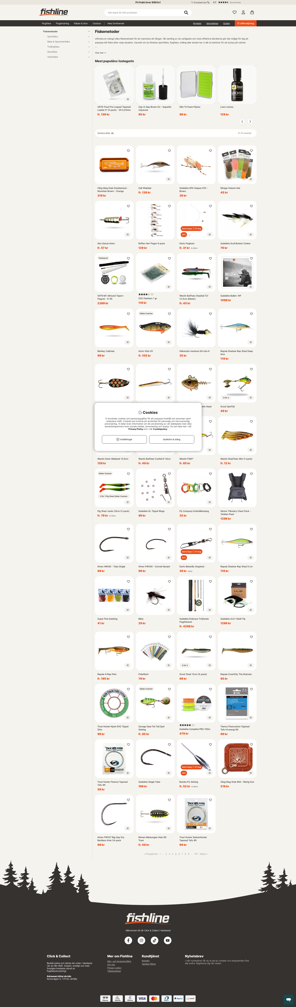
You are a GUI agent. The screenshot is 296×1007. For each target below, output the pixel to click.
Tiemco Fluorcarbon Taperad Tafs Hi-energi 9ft (235, 728)
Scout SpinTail (227, 406)
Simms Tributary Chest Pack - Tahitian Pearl (235, 512)
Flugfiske (46, 23)
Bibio (140, 618)
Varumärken (212, 23)
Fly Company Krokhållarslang (194, 511)
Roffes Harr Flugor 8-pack (151, 243)
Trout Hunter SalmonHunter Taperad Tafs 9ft (193, 839)
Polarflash (143, 674)
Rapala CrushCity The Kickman (236, 674)
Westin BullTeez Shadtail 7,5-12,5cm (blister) (194, 297)
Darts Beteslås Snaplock (191, 566)
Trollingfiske (53, 46)
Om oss (111, 964)
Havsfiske (52, 51)
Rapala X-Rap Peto (106, 674)
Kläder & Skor (81, 23)
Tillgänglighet (114, 971)
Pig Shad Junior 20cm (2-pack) (113, 511)
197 (196, 854)
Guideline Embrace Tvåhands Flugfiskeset (194, 620)
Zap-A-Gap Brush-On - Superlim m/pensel (154, 108)
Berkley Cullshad (105, 351)
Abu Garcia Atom (106, 243)
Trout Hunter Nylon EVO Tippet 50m (113, 728)
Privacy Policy (135, 429)
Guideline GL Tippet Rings (151, 511)
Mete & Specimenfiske (58, 41)
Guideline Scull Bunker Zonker (235, 243)
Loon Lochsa (226, 107)
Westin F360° (186, 458)
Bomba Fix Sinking (188, 782)
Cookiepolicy (160, 429)
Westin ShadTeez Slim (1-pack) (236, 458)
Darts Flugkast (186, 243)
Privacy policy (114, 967)
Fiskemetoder (50, 31)
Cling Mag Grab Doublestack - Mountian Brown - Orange (112, 189)
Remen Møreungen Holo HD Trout (152, 839)
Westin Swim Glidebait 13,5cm (112, 458)
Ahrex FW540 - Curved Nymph (154, 566)
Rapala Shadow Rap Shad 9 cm (236, 566)
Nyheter (197, 23)
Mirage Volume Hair (230, 188)
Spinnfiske (52, 36)
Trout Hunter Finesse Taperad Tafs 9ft (112, 783)
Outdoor (97, 23)
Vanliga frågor (149, 964)
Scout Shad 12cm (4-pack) (193, 674)
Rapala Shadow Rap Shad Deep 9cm (236, 352)
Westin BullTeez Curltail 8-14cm (154, 458)
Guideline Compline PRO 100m (194, 729)
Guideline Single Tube (149, 782)
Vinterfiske (52, 57)
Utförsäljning (247, 23)
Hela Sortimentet (115, 23)
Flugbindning (62, 23)
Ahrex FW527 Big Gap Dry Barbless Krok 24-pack (110, 839)
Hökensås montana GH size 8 (194, 351)
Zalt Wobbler (144, 188)
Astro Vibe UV (145, 351)
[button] (233, 2)
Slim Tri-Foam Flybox (189, 107)
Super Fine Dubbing (107, 618)
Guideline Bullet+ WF (230, 295)
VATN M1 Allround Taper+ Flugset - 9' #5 (110, 297)
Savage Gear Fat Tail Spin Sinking (151, 728)
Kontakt (146, 960)
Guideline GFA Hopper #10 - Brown (193, 189)
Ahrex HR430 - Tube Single (111, 566)
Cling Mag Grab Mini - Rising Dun (237, 782)
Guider (226, 23)
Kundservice (200, 2)
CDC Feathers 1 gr (147, 298)
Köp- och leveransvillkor (119, 961)
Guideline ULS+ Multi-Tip (232, 618)
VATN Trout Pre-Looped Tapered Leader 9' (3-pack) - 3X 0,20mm (114, 108)
